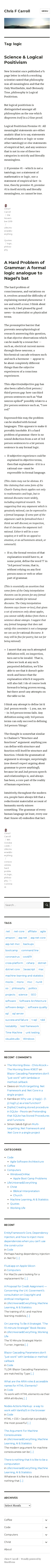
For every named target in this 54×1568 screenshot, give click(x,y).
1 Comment (8, 883)
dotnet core (12, 969)
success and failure (16, 1020)
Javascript (29, 969)
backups (28, 944)
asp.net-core (38, 937)
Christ (13, 1187)
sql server (18, 1013)
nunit (39, 982)
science (23, 994)
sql (7, 1013)
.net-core (19, 931)
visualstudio (12, 1038)
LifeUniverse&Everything (8, 230)
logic (9, 243)
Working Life (17, 1208)
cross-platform (14, 963)
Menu (45, 11)
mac (41, 969)
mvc (29, 982)
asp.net (22, 937)
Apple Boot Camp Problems (30, 1178)
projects (10, 994)
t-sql (34, 1020)
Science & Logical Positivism (23, 59)
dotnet (42, 963)
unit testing (33, 1032)
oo (6, 988)
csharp (30, 963)
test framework (29, 1026)
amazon (10, 937)
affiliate (32, 931)
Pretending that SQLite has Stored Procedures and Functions (28, 1115)
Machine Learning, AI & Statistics (29, 1199)
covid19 (27, 956)
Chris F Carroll (17, 11)
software (10, 1001)
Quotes (8, 240)
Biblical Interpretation (26, 1191)
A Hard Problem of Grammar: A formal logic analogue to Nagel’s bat (25, 270)
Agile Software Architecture (27, 1161)
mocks (9, 982)
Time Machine (13, 1032)
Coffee (11, 1165)
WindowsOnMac (20, 1174)
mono (20, 982)
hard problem (7, 871)
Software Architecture (32, 1001)
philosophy (18, 988)
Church (17, 1195)
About (8, 1549)
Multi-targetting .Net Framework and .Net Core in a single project (26, 1090)
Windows (28, 1038)
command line (30, 950)
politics (32, 988)
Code (10, 1157)
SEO (33, 994)
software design (14, 1007)
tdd (42, 1020)
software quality (37, 1007)
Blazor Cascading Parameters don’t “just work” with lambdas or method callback (28, 1078)
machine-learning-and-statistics (24, 975)
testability (11, 1026)
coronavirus (12, 956)
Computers (14, 1170)
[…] (18, 1258)
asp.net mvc (12, 944)
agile (43, 931)
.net (7, 931)
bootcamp (11, 950)
